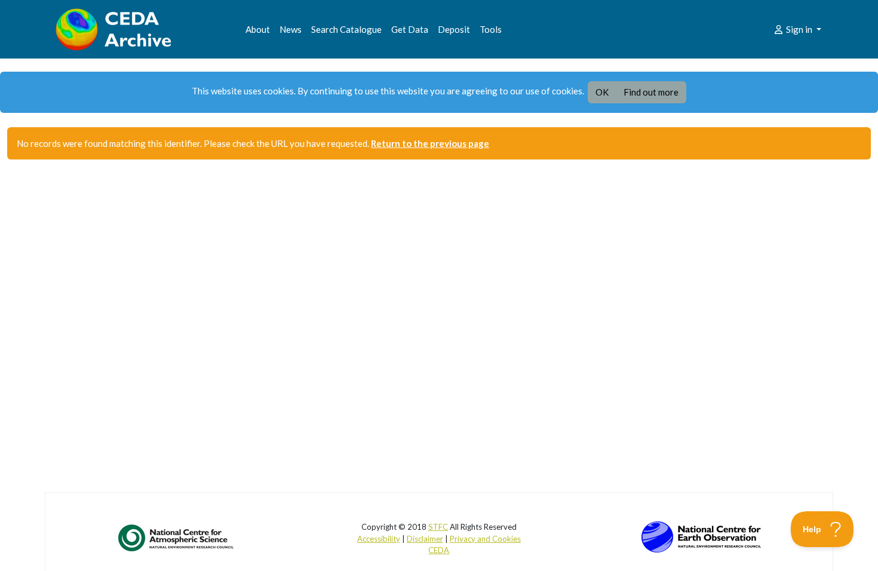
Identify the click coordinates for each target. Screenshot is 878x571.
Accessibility (378, 539)
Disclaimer (425, 539)
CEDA (438, 550)
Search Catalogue (346, 29)
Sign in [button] (799, 29)
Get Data (409, 29)
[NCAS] (177, 537)
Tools (491, 29)
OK (602, 92)
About (257, 29)
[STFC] (701, 535)
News (291, 29)
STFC (438, 527)
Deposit (454, 29)
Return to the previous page (430, 143)
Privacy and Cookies (485, 539)
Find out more (651, 92)
